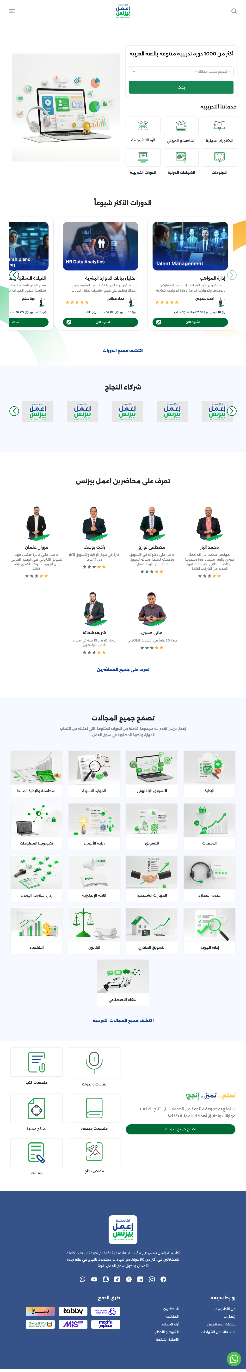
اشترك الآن (193, 322)
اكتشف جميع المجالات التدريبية (123, 1021)
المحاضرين (171, 1309)
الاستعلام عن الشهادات (218, 1332)
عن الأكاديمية (225, 1309)
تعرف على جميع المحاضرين (123, 669)
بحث (181, 87)
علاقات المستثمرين (221, 1324)
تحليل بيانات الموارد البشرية (110, 278)
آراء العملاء (170, 1324)
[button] (12, 10)
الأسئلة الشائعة (167, 1340)
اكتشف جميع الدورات (123, 350)
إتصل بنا (229, 1316)
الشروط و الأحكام (167, 1332)
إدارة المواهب (212, 278)
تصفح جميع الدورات (180, 1129)
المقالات (172, 1316)
